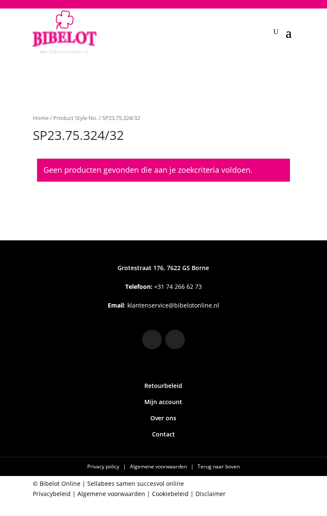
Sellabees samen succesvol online (135, 483)
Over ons (163, 418)
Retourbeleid (163, 386)
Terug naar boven (219, 466)
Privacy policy (103, 466)
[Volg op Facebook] (175, 339)
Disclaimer (210, 494)
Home (41, 118)
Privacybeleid (52, 494)
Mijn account (163, 402)
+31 (163, 286)
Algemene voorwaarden (159, 466)
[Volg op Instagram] (152, 339)
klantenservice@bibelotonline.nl (173, 305)
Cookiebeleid (170, 494)
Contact (163, 434)
